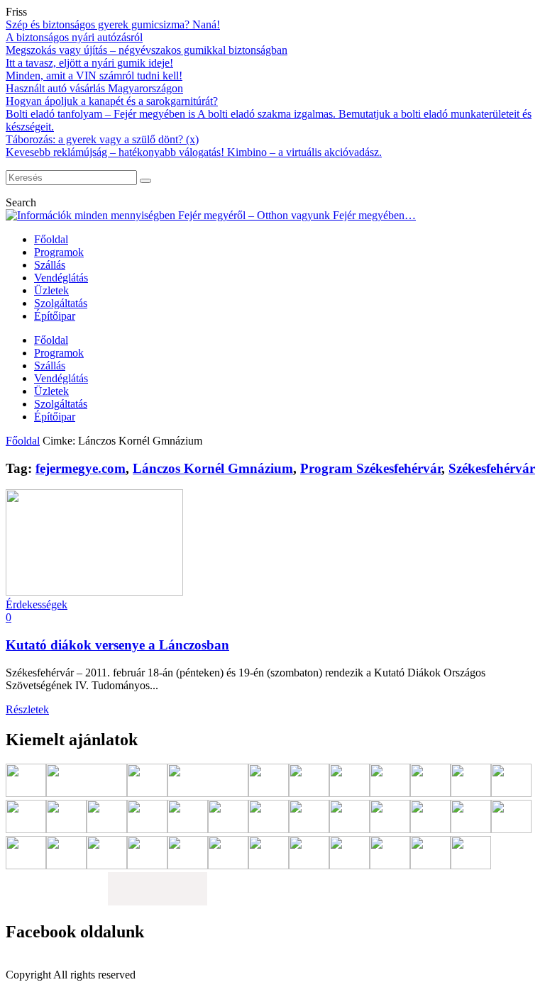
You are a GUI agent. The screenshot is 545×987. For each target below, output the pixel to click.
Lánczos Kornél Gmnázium (213, 468)
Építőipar (54, 316)
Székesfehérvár (491, 468)
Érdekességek (36, 604)
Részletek (27, 709)
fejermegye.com (80, 468)
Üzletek (51, 290)
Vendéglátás (61, 278)
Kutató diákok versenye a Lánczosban (117, 644)
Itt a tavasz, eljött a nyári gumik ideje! (89, 63)
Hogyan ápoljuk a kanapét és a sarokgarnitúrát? (112, 101)
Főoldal (51, 239)
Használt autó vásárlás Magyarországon (94, 88)
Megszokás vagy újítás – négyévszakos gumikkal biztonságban (146, 50)
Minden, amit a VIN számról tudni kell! (94, 75)
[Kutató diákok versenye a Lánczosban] (94, 592)
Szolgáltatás (60, 303)
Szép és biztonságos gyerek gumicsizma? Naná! (113, 24)
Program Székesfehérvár (370, 468)
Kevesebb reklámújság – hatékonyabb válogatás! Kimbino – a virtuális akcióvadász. (194, 152)
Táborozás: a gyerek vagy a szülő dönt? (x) (102, 139)
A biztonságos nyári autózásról (74, 37)
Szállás (49, 265)
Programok (59, 252)
